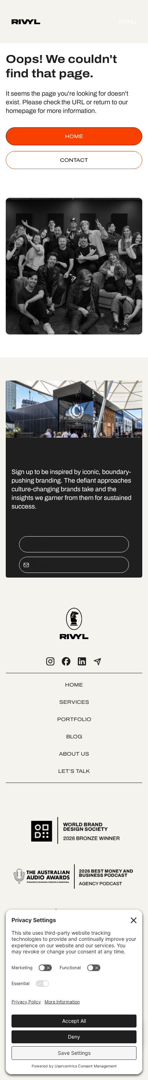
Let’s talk (74, 771)
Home (74, 136)
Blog (74, 736)
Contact (74, 160)
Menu (128, 22)
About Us (74, 754)
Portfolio (74, 719)
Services (74, 702)
